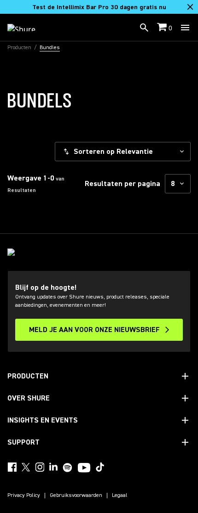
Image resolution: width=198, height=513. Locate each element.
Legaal (120, 495)
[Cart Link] (163, 27)
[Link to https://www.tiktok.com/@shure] (100, 467)
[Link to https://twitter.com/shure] (25, 467)
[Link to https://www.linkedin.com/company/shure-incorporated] (53, 467)
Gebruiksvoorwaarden (76, 495)
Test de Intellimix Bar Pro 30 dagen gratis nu (99, 7)
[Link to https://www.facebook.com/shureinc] (12, 467)
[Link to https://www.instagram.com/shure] (39, 467)
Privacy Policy (23, 495)
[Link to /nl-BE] (27, 27)
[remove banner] (190, 7)
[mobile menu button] (185, 27)
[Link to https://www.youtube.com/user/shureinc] (84, 468)
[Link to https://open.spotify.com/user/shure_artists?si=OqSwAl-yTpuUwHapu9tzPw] (68, 467)
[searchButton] (144, 27)
